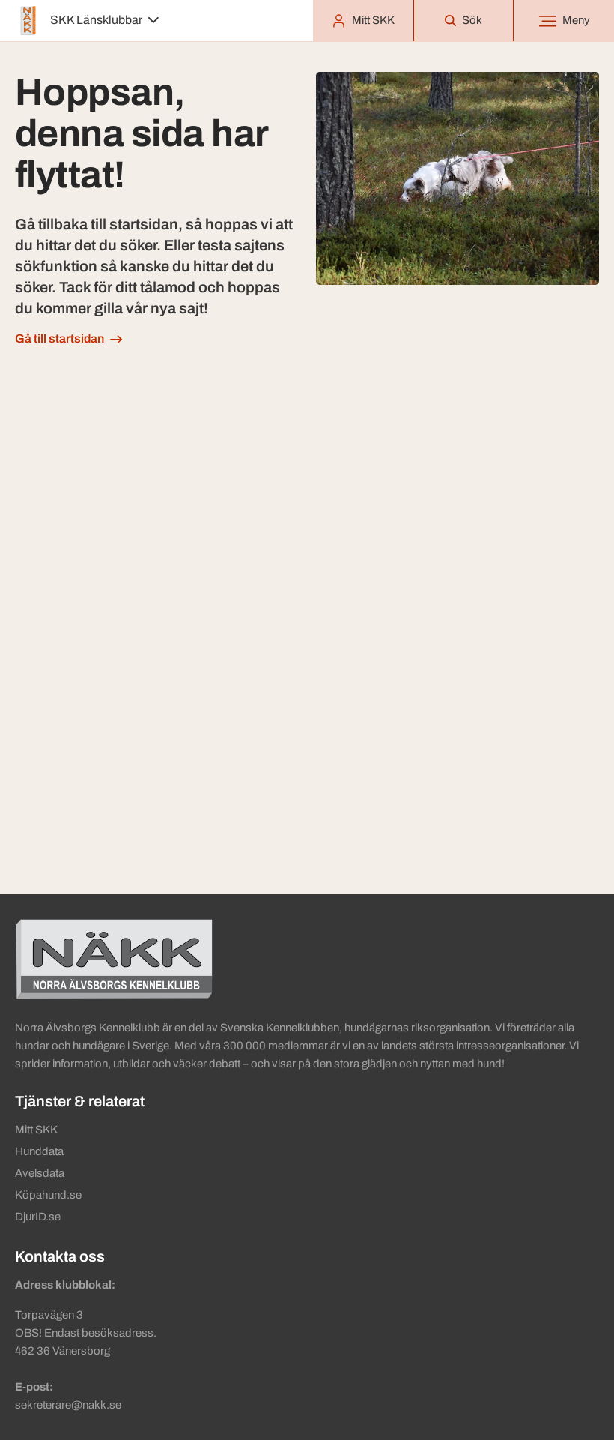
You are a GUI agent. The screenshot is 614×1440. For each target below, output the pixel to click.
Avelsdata (39, 1173)
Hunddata (39, 1151)
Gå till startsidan (59, 338)
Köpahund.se (48, 1195)
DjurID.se (38, 1217)
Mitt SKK (36, 1130)
